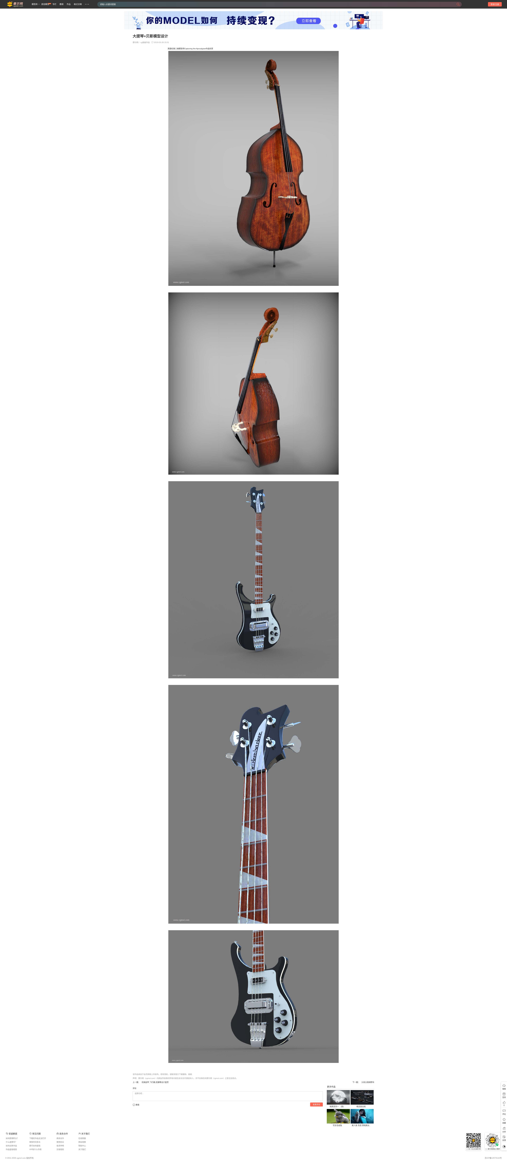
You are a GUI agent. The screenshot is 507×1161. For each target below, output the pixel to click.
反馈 (504, 1140)
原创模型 (45, 4)
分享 (504, 1132)
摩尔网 (135, 42)
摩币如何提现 (34, 1146)
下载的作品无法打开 (37, 1138)
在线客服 (82, 1138)
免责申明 (60, 1146)
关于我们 (82, 1149)
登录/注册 (495, 4)
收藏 (504, 1123)
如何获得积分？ (12, 1138)
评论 (504, 1114)
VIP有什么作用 (35, 1149)
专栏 (54, 4)
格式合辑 (78, 4)
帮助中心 (82, 1146)
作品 (69, 4)
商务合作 (60, 1138)
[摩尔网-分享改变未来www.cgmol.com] (18, 7)
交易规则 (60, 1149)
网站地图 (82, 1142)
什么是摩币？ (11, 1142)
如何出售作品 (11, 1146)
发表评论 (316, 1104)
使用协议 (60, 1142)
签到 (504, 1097)
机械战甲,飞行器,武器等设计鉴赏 (155, 1082)
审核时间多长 (34, 1142)
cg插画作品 (145, 42)
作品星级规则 (11, 1149)
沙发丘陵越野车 (367, 1082)
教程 (62, 4)
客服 (504, 1089)
